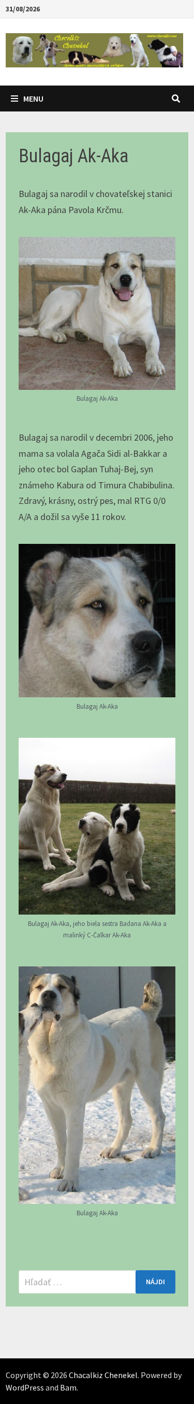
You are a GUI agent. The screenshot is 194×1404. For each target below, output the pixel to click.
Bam (68, 1387)
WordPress (25, 1387)
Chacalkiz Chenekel (103, 1375)
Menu (33, 98)
